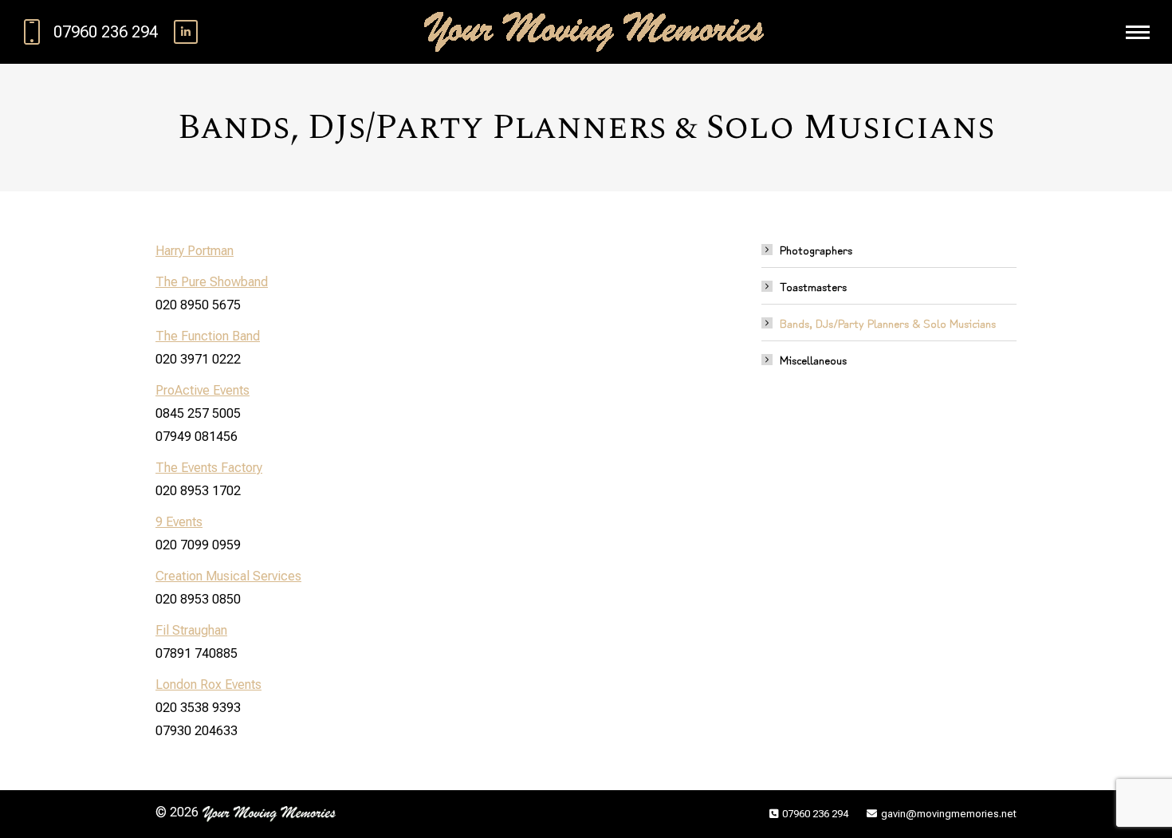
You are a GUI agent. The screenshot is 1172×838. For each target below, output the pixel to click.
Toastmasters (813, 285)
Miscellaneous (813, 359)
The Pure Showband (211, 281)
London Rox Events (208, 684)
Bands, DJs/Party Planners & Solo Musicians (888, 322)
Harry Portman (194, 250)
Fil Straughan (191, 630)
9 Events (179, 521)
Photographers (816, 249)
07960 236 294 (105, 31)
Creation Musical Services (228, 576)
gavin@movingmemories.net (949, 814)
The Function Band (207, 336)
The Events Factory (208, 467)
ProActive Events (202, 390)
